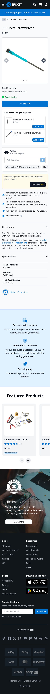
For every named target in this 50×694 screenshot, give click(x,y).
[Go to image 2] (26, 80)
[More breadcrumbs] (4, 19)
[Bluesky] (35, 638)
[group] (6, 60)
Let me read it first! (13, 616)
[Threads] (40, 638)
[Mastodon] (30, 638)
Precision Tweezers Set (23, 119)
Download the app (36, 575)
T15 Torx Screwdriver (18, 19)
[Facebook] (9, 638)
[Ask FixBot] (42, 160)
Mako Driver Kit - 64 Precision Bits (24, 241)
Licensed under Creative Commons (25, 681)
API (3, 563)
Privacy (5, 585)
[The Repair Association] (46, 638)
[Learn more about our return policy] (21, 215)
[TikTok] (3, 638)
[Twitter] (14, 638)
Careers (5, 559)
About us (6, 546)
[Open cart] (40, 4)
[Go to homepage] (15, 4)
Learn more (19, 521)
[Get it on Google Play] (37, 591)
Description (8, 227)
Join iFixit (37, 184)
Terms (5, 589)
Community (31, 546)
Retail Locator (32, 554)
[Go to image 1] (23, 80)
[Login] (46, 4)
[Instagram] (19, 638)
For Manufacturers (34, 559)
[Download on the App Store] (37, 582)
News (28, 567)
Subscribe (41, 611)
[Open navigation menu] (3, 4)
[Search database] (35, 4)
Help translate (23, 629)
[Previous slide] (21, 460)
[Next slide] (28, 460)
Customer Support (10, 550)
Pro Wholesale (32, 550)
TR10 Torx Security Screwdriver (27, 133)
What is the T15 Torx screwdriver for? (22, 167)
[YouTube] (25, 638)
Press (28, 563)
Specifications (9, 256)
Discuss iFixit (8, 554)
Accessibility (7, 580)
